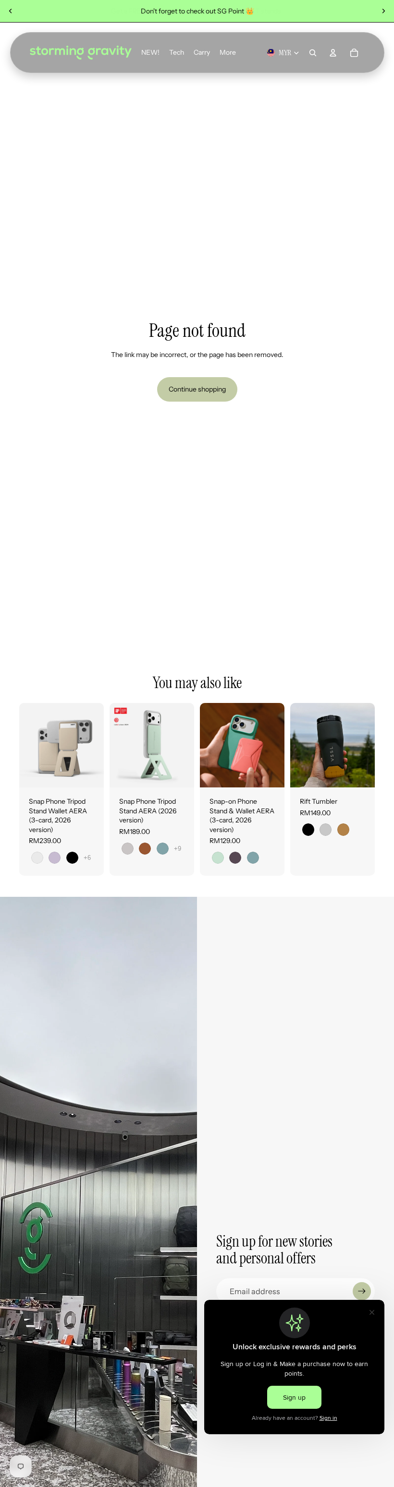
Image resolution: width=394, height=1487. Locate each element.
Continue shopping (197, 389)
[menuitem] (228, 52)
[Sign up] (362, 1291)
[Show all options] (87, 858)
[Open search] (312, 52)
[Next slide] (383, 11)
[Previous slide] (10, 11)
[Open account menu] (333, 52)
